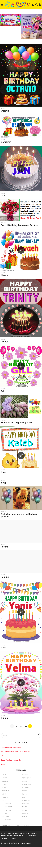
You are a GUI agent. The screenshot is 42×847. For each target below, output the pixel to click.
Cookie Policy (31, 836)
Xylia (3, 482)
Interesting (26, 800)
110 (25, 726)
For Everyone (7, 810)
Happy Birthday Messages (11, 747)
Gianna (3, 756)
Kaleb (4, 472)
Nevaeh (5, 275)
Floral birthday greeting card (16, 422)
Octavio (5, 110)
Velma (4, 718)
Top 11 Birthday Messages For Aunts (21, 225)
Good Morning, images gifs (11, 760)
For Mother (26, 784)
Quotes (25, 813)
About (3, 836)
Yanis (4, 647)
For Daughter (7, 807)
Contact (13, 838)
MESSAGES (25, 803)
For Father (5, 813)
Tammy (5, 577)
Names (3, 108)
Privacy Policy (18, 836)
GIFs (23, 797)
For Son (25, 791)
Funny (24, 794)
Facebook (4, 838)
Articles (5, 778)
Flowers (3, 420)
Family (4, 794)
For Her (25, 775)
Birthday (5, 781)
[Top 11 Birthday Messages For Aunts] (21, 210)
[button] (2, 5)
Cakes (4, 784)
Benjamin (6, 142)
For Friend (5, 816)
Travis (3, 764)
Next (30, 726)
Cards (4, 787)
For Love (25, 781)
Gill (2, 391)
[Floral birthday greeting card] (21, 406)
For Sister (25, 787)
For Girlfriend (7, 819)
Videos (24, 816)
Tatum (4, 546)
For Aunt (3, 222)
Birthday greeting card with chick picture (19, 515)
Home (3, 833)
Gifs (27, 833)
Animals (3, 511)
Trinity (4, 341)
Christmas (5, 791)
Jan (3, 195)
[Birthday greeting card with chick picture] (21, 498)
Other (24, 810)
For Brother (6, 803)
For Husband (26, 778)
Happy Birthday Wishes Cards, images (15, 751)
